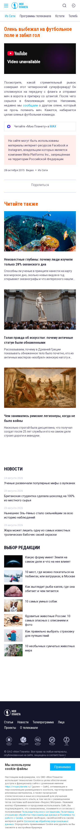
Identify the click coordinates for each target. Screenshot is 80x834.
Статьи (8, 722)
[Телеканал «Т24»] (66, 741)
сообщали (30, 105)
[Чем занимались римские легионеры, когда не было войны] (40, 388)
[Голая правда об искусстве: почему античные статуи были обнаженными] (40, 309)
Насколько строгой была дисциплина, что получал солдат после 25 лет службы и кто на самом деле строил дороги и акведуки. (38, 431)
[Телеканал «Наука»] (9, 741)
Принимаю (62, 767)
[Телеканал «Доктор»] (38, 741)
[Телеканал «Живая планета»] (23, 741)
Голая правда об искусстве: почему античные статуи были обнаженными (38, 340)
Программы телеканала (35, 16)
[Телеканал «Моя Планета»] (19, 5)
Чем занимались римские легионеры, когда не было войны (39, 418)
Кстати (59, 16)
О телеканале (29, 728)
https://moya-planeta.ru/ (18, 786)
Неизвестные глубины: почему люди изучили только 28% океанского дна (38, 261)
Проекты (10, 728)
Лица (61, 722)
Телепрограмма (43, 722)
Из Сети (10, 16)
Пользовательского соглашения (40, 812)
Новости (13, 469)
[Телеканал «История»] (52, 741)
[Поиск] (64, 5)
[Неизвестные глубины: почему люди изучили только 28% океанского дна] (40, 231)
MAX (53, 126)
